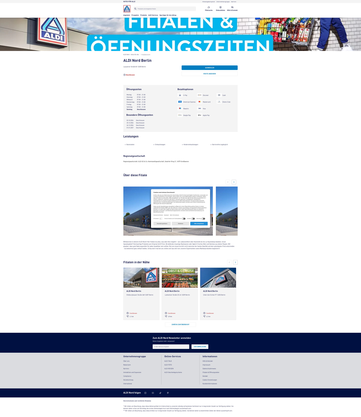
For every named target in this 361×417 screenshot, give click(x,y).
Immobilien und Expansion (132, 372)
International (127, 383)
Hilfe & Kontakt (208, 361)
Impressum (206, 365)
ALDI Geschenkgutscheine (173, 372)
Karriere (126, 368)
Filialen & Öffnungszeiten (211, 372)
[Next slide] (234, 182)
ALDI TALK (168, 361)
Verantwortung (128, 380)
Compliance (127, 376)
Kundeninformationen (210, 383)
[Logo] (126, 9)
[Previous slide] (228, 182)
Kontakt (205, 376)
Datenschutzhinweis (209, 368)
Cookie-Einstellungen (210, 380)
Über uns (126, 361)
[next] (235, 262)
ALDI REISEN (169, 368)
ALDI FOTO (168, 365)
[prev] (229, 262)
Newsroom (127, 365)
